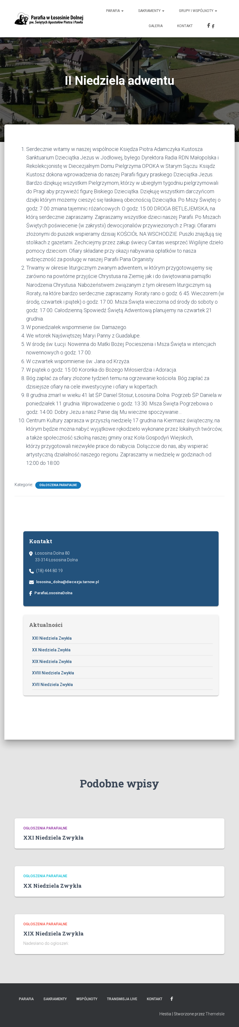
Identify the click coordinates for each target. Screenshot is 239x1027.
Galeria (156, 26)
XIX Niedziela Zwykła (52, 661)
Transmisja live (122, 999)
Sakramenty (149, 11)
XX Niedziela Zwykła (51, 650)
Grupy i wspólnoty (196, 11)
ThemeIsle (214, 1014)
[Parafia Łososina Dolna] (48, 19)
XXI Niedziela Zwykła (52, 638)
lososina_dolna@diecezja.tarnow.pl (67, 582)
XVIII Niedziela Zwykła (53, 673)
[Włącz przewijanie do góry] (227, 1015)
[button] (122, 11)
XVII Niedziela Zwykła (52, 684)
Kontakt (185, 26)
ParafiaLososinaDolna (53, 593)
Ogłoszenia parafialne (58, 485)
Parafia (113, 11)
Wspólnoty (86, 999)
